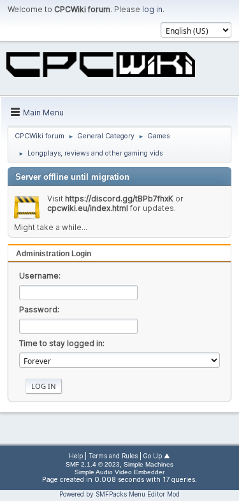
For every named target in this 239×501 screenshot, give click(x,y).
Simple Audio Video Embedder (119, 472)
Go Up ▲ (156, 456)
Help (76, 456)
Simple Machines (148, 464)
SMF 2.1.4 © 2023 (93, 464)
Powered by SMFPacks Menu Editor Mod (119, 494)
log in (152, 9)
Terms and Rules (113, 456)
